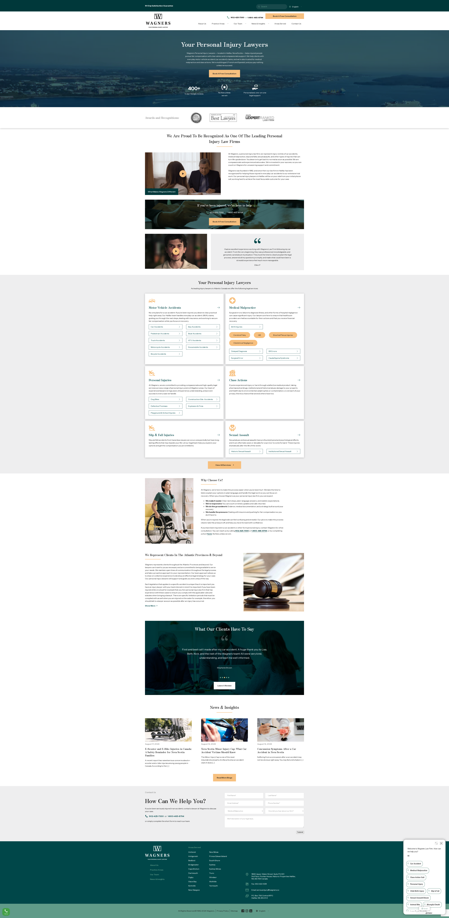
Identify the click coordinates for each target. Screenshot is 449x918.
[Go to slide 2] (222, 677)
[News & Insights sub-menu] (269, 24)
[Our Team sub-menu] (246, 24)
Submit (300, 832)
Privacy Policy (223, 911)
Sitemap (234, 911)
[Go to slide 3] (224, 677)
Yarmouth (213, 886)
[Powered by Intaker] (429, 913)
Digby (190, 877)
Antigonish (193, 856)
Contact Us (296, 23)
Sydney (212, 864)
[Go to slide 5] (228, 677)
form (209, 534)
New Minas (213, 852)
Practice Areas (218, 23)
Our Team (238, 23)
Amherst (192, 852)
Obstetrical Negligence (243, 343)
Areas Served (280, 23)
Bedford (191, 860)
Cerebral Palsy (239, 335)
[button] (183, 173)
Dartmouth (193, 873)
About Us (202, 23)
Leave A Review (224, 685)
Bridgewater (193, 864)
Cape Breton (193, 869)
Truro (211, 873)
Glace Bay (192, 881)
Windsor (213, 877)
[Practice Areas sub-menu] (228, 24)
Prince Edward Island (218, 856)
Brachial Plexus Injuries (283, 335)
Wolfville (213, 881)
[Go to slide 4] (226, 677)
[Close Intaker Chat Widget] (441, 843)
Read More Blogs (224, 777)
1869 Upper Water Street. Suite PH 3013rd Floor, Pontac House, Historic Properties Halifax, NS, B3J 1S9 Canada (273, 876)
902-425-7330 (237, 17)
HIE (259, 335)
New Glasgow (194, 890)
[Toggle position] (436, 843)
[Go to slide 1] (220, 677)
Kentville (192, 886)
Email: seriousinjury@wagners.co (265, 890)
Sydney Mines (215, 869)
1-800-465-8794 (255, 17)
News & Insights (258, 23)
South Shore (214, 860)
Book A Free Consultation (285, 16)
